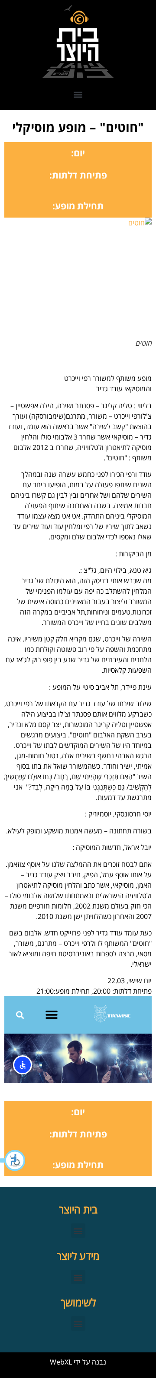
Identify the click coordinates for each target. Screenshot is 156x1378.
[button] (13, 1160)
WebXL (61, 1362)
